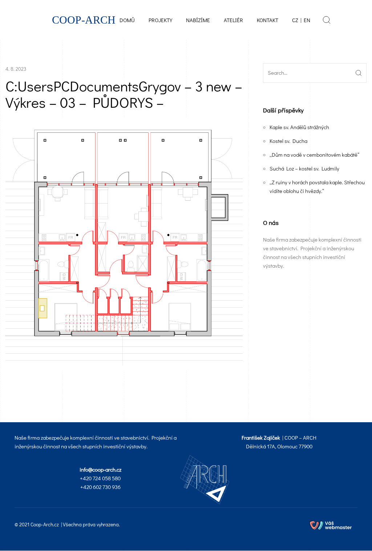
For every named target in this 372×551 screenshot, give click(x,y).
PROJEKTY (160, 20)
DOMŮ (127, 20)
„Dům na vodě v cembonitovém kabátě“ (314, 154)
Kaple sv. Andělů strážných (299, 127)
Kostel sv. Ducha (288, 140)
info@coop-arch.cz (100, 469)
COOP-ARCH (84, 20)
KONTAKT (267, 20)
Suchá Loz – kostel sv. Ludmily (304, 168)
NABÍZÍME (198, 20)
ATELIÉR (233, 20)
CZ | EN (301, 20)
